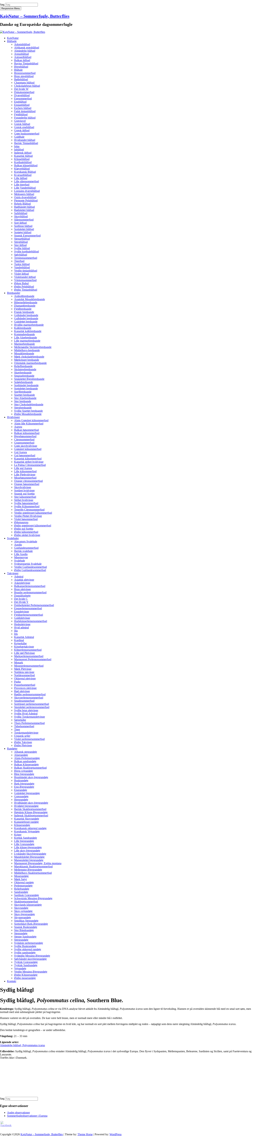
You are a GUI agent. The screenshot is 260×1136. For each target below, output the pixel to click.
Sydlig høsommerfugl (26, 503)
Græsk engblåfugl (24, 127)
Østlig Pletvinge (23, 745)
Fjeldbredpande (22, 308)
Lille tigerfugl (21, 184)
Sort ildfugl (20, 222)
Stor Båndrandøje (24, 930)
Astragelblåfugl (22, 57)
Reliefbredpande (23, 366)
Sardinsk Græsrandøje (26, 895)
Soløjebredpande (23, 382)
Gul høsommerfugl (24, 455)
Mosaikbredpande (24, 353)
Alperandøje (21, 754)
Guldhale (19, 136)
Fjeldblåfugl (21, 114)
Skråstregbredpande (25, 369)
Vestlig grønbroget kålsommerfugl (33, 512)
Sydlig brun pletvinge (26, 710)
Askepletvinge (22, 582)
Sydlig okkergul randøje (27, 949)
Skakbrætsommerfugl (26, 901)
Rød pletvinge (22, 691)
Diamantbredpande (24, 305)
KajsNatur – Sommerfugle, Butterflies (34, 16)
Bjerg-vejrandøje (23, 770)
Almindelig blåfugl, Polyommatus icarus (22, 1045)
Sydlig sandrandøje (25, 952)
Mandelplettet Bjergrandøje (29, 856)
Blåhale (18, 69)
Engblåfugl (20, 101)
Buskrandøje (21, 780)
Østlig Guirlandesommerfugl (30, 570)
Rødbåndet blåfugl (24, 206)
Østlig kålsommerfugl (26, 531)
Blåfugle (12, 41)
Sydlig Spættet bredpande (28, 410)
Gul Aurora (20, 452)
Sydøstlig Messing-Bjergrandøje (32, 955)
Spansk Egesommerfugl (27, 235)
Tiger (17, 729)
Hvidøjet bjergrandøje (26, 805)
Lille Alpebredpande (25, 337)
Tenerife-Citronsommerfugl (29, 509)
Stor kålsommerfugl (25, 496)
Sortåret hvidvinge (24, 490)
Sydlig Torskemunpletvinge (29, 716)
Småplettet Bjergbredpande (29, 378)
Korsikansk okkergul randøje (30, 828)
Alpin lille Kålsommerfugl (28, 423)
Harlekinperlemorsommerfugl (30, 621)
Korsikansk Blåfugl (25, 171)
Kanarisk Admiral (24, 637)
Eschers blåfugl (22, 108)
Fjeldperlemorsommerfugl (28, 614)
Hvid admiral (21, 627)
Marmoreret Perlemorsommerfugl (32, 659)
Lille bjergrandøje (24, 840)
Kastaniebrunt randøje (26, 821)
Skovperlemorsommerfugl (28, 697)
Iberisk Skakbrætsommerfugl (30, 809)
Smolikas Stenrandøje (26, 920)
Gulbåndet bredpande (26, 318)
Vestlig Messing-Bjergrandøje (30, 971)
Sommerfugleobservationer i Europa (27, 1115)
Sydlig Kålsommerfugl (26, 506)
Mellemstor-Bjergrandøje (28, 869)
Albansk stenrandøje (25, 751)
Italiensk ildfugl (22, 152)
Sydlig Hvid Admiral (25, 713)
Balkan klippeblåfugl (25, 165)
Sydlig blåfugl (22, 248)
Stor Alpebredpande (25, 398)
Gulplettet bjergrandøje (27, 793)
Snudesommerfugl (24, 700)
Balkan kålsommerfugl (26, 433)
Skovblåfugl (21, 216)
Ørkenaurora (21, 522)
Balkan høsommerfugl (26, 429)
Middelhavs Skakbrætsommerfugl (33, 872)
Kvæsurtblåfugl (22, 174)
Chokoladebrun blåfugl (27, 85)
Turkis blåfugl (22, 264)
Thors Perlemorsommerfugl (29, 723)
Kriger (17, 834)
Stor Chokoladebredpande (28, 404)
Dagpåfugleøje (22, 595)
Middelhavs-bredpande (27, 350)
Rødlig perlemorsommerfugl (30, 694)
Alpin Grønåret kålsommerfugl (31, 420)
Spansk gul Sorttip (24, 493)
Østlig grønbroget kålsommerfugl (32, 525)
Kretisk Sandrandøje (25, 837)
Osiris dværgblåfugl (25, 197)
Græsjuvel (20, 120)
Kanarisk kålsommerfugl (28, 458)
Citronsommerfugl (24, 439)
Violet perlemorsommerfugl (29, 739)
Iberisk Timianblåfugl (26, 143)
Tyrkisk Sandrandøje (25, 965)
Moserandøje (21, 876)
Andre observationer (18, 1112)
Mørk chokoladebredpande (29, 356)
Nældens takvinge (24, 672)
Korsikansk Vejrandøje (27, 831)
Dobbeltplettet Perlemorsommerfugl (34, 605)
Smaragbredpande (24, 375)
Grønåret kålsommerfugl (27, 449)
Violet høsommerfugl (26, 519)
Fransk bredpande (24, 312)
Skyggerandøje (22, 917)
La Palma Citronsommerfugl (30, 464)
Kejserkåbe (20, 643)
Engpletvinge (21, 611)
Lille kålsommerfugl (25, 471)
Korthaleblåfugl (23, 162)
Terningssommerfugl (25, 257)
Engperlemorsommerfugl (28, 608)
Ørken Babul (21, 283)
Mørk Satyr (20, 879)
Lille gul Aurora (23, 468)
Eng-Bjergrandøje (24, 786)
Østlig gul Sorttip (23, 528)
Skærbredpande (23, 372)
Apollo (18, 544)
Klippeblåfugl (22, 159)
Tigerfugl (19, 261)
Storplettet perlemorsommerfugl (31, 707)
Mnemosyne (21, 557)
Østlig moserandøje (25, 978)
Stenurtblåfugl (22, 238)
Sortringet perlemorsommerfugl (31, 703)
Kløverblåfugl (22, 168)
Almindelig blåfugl (24, 50)
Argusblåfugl (21, 53)
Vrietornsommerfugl (25, 280)
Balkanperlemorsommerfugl (29, 586)
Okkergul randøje (24, 882)
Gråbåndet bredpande (26, 315)
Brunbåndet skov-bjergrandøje (31, 777)
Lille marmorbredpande (27, 340)
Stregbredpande (23, 407)
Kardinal (19, 640)
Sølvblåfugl (20, 254)
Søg (2, 4)
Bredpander (13, 292)
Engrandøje (20, 790)
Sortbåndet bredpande (26, 385)
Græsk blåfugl (22, 124)
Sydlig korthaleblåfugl (26, 251)
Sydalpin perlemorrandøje (28, 942)
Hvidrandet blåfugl (24, 139)
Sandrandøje (21, 891)
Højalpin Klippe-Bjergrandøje (31, 812)
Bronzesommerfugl (25, 73)
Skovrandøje (21, 907)
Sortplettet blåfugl (24, 229)
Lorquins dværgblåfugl (27, 190)
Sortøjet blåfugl (22, 232)
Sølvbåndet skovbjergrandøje (30, 958)
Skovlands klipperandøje (28, 904)
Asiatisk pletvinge (24, 579)
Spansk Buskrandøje (25, 927)
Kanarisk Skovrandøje (26, 818)
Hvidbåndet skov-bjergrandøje (31, 802)
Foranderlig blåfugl (25, 117)
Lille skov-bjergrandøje (27, 850)
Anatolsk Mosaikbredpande (29, 299)
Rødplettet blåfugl (24, 210)
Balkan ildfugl (22, 60)
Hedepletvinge (22, 624)
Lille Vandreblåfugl (25, 187)
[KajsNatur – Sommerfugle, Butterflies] (22, 31)
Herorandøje (21, 799)
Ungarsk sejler (22, 735)
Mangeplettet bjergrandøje (28, 860)
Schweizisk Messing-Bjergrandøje (33, 898)
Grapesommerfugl (24, 442)
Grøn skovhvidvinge (25, 445)
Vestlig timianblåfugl (25, 270)
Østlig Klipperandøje (25, 974)
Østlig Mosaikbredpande (28, 413)
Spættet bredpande (24, 394)
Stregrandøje (21, 939)
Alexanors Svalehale (25, 541)
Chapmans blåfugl (24, 82)
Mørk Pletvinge (22, 668)
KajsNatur (13, 37)
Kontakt (11, 981)
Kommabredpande (24, 334)
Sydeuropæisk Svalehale (28, 563)
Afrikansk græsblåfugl (26, 47)
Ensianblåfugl (22, 104)
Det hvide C (21, 598)
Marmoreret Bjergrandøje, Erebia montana (37, 863)
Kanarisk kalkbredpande (27, 331)
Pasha (17, 681)
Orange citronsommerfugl (28, 480)
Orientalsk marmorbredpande (30, 363)
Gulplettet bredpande (25, 321)
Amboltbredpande (24, 296)
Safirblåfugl (20, 213)
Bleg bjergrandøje (24, 774)
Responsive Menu (10, 8)
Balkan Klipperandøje (26, 764)
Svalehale (19, 560)
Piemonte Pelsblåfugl (26, 200)
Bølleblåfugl (21, 79)
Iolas (16, 146)
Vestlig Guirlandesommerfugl (30, 566)
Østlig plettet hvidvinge (27, 535)
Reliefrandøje (21, 888)
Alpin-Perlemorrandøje (27, 758)
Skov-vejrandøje (23, 911)
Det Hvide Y (21, 601)
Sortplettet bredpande (26, 388)
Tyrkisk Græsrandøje (26, 962)
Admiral (18, 576)
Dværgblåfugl (22, 95)
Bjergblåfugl (21, 66)
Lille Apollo (21, 554)
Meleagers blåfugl (24, 194)
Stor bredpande (22, 401)
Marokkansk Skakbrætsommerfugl (33, 866)
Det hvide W (21, 88)
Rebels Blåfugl (22, 203)
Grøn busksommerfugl (26, 133)
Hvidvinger (13, 417)
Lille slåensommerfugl (26, 181)
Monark (18, 662)
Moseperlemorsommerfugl (29, 665)
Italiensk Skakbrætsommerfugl (31, 815)
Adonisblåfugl (22, 44)
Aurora (18, 426)
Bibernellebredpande (25, 302)
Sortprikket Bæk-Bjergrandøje (31, 923)
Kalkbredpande (22, 327)
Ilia (16, 630)
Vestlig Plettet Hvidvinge (28, 515)
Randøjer (12, 748)
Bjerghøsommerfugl (25, 436)
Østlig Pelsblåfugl (24, 286)
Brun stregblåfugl (24, 76)
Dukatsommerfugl (24, 92)
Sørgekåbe (20, 719)
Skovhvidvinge (22, 487)
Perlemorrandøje (23, 885)
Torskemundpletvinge (26, 732)
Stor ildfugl (20, 245)
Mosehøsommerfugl (25, 477)
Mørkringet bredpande (26, 359)
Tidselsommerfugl (24, 726)
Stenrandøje (20, 933)
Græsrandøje (21, 796)
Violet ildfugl (21, 273)
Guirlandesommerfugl (26, 547)
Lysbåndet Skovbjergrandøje (30, 853)
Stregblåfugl (21, 241)
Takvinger (12, 573)
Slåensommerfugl (24, 219)
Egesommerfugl (23, 98)
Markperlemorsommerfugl (28, 656)
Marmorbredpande (24, 343)
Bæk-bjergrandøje (24, 783)
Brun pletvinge (22, 589)
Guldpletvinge (22, 617)
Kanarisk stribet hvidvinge (29, 461)
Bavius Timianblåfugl (26, 63)
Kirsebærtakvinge (24, 646)
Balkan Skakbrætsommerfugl (30, 767)
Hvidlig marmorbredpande (29, 324)
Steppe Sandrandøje (25, 936)
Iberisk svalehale (23, 551)
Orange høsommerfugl (26, 484)
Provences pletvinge (25, 688)
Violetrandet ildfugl (25, 276)
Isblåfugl (19, 149)
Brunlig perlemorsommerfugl (30, 592)
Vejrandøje (20, 968)
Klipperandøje (22, 825)
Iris (16, 633)
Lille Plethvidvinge (24, 474)
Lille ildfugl (20, 178)
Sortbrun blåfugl (23, 225)
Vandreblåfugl (22, 267)
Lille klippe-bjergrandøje (28, 847)
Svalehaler (13, 538)
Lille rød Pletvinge (24, 652)
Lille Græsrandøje (24, 844)
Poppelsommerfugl (24, 684)
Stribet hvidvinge (23, 500)
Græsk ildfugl (22, 130)
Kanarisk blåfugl (23, 155)
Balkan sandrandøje (25, 761)
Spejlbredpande (22, 391)
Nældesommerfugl (24, 675)
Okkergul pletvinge (25, 678)
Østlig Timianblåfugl (25, 289)
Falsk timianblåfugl (25, 111)
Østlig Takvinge (23, 742)
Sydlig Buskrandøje (25, 946)
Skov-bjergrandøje (24, 914)
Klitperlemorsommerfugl (28, 649)
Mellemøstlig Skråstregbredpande (32, 347)
